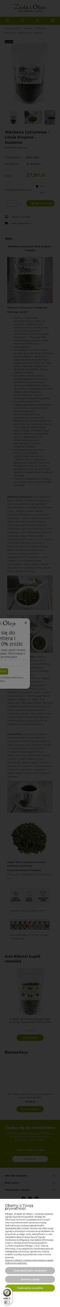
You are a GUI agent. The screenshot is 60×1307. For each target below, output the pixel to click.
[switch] (7, 1302)
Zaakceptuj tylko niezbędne (30, 1270)
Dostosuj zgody (30, 1279)
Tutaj (36, 1245)
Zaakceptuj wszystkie (30, 1288)
